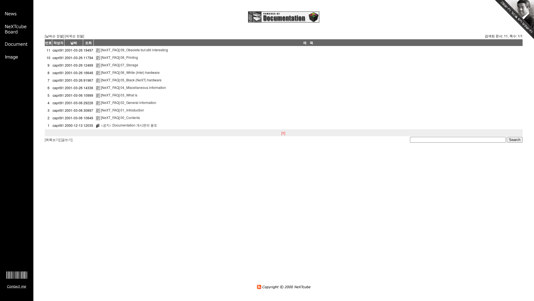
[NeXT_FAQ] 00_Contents (120, 117)
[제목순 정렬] (74, 35)
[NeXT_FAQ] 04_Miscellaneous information (133, 87)
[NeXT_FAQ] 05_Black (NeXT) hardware (131, 79)
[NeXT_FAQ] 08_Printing (119, 57)
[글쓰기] (66, 139)
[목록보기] (52, 139)
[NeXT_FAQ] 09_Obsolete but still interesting (134, 49)
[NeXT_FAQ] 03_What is (119, 95)
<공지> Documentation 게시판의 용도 (129, 125)
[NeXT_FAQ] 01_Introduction (122, 110)
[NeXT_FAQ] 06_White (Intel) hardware (130, 72)
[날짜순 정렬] (54, 35)
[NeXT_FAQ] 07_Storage (119, 64)
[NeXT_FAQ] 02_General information (128, 102)
